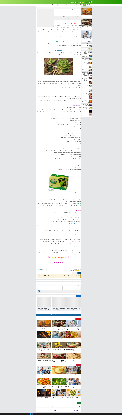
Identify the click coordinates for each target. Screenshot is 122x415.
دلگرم (46, 410)
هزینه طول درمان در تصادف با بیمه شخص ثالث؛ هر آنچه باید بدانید (44, 375)
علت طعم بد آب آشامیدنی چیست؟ (58, 397)
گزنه (76, 272)
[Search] (30, 4)
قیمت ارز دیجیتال (55, 406)
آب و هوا (61, 413)
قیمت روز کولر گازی (77, 410)
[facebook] (32, 414)
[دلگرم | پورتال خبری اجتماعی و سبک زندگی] (91, 1)
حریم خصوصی (65, 413)
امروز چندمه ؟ (78, 406)
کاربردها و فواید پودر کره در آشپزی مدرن (59, 374)
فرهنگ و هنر (67, 406)
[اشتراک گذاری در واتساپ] (46, 269)
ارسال (39, 291)
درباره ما (86, 413)
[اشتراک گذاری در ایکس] (39, 269)
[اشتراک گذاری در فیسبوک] (44, 269)
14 (55, 14)
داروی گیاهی (74, 272)
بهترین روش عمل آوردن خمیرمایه (73, 374)
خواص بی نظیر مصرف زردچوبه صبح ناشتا (87, 16)
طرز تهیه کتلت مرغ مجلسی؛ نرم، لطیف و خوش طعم (44, 387)
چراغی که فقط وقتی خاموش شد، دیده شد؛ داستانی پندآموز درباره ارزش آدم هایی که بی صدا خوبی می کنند (44, 399)
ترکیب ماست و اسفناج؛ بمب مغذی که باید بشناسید (73, 398)
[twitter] (30, 414)
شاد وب (68, 410)
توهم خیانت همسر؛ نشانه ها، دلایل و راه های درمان (73, 387)
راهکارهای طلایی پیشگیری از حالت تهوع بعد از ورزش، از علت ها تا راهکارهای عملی (87, 40)
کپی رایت (71, 413)
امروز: (91, 2)
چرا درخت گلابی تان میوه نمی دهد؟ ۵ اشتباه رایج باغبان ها (59, 387)
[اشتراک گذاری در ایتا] (42, 269)
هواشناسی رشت (55, 410)
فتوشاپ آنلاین (55, 413)
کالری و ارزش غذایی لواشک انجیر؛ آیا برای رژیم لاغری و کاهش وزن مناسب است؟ (87, 28)
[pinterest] (34, 414)
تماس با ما (82, 413)
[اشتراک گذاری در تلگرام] (41, 269)
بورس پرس (45, 406)
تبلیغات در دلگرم (76, 413)
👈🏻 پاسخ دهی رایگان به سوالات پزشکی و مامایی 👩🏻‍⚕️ (59, 314)
